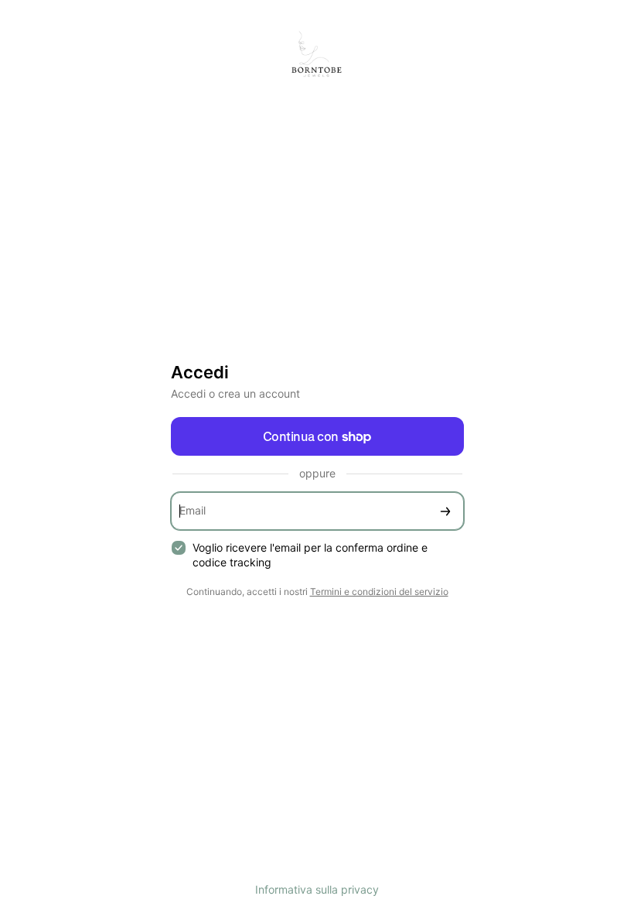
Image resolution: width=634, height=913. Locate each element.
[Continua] (445, 511)
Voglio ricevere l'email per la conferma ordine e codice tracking (310, 555)
